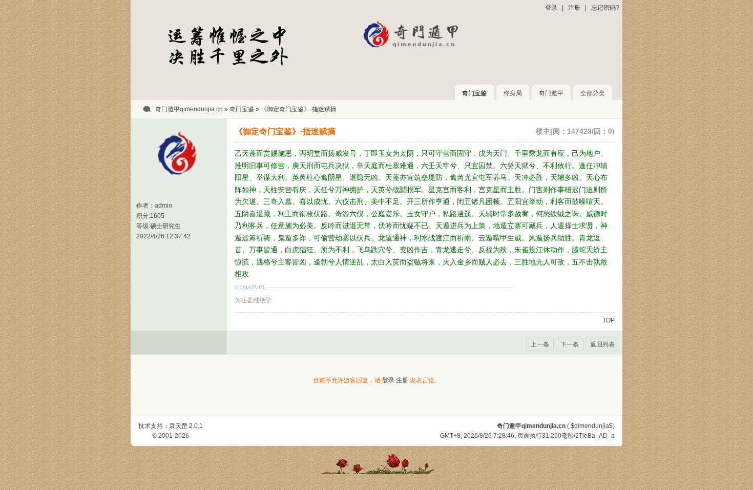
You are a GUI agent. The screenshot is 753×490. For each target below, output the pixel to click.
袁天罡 (178, 426)
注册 (574, 7)
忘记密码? (605, 7)
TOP (608, 320)
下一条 (569, 344)
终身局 (513, 93)
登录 (551, 7)
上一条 (540, 344)
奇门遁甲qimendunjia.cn (189, 109)
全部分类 (592, 93)
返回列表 (602, 344)
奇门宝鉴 (474, 93)
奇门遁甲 (551, 93)
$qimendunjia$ (592, 426)
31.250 (551, 435)
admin (163, 205)
